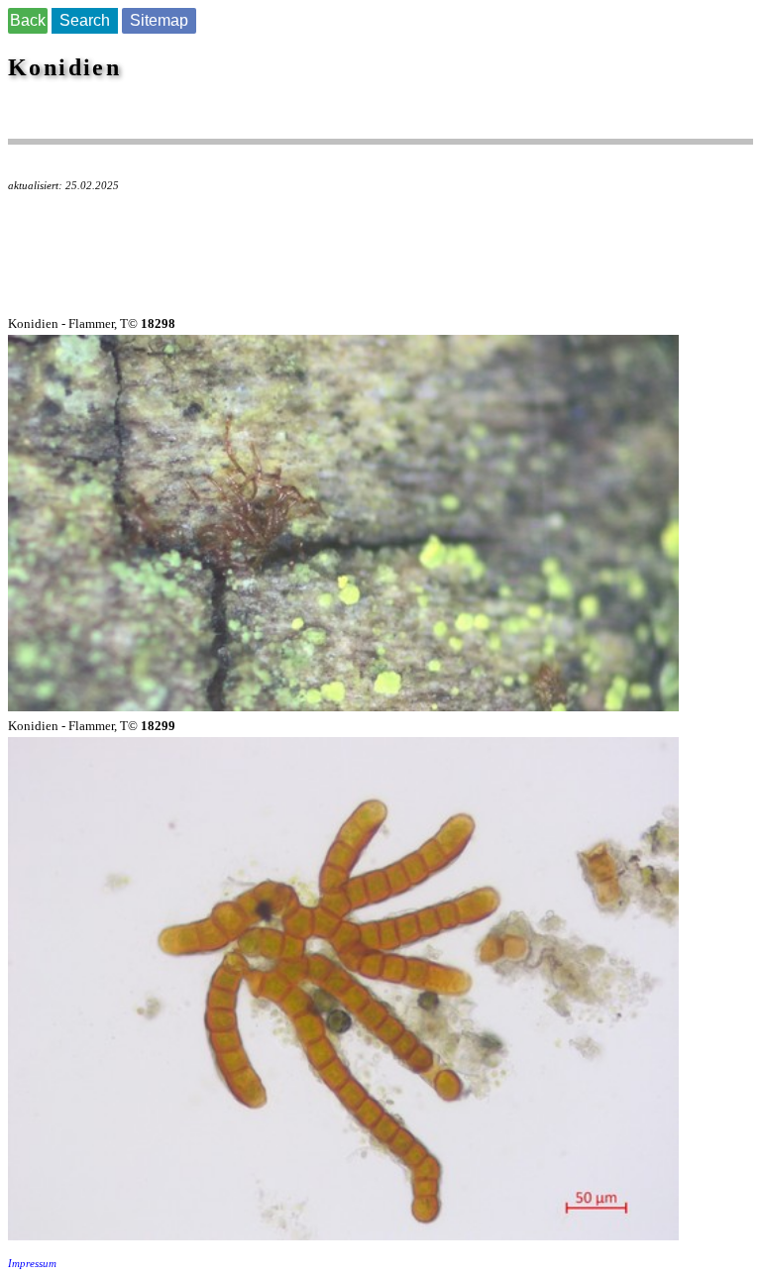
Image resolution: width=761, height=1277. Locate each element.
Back (28, 20)
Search (84, 20)
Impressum (32, 1263)
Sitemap (159, 20)
